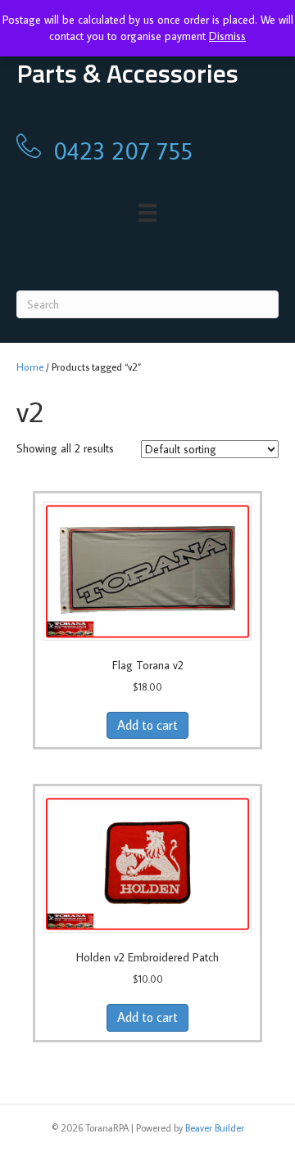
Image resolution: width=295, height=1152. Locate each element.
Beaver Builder (214, 1128)
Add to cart (147, 725)
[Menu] (147, 213)
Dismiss (227, 36)
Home (29, 366)
